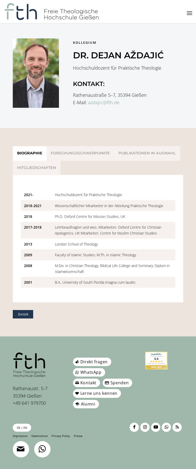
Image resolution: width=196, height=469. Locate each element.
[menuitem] (189, 13)
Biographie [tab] (29, 153)
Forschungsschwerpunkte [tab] (80, 153)
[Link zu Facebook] (134, 427)
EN (25, 428)
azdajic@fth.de (103, 102)
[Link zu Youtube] (155, 427)
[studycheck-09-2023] (156, 360)
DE (18, 428)
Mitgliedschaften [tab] (36, 167)
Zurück (23, 314)
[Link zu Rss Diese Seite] (177, 427)
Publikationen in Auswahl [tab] (147, 153)
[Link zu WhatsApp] (166, 427)
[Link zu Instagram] (145, 427)
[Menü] (189, 13)
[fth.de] (52, 11)
